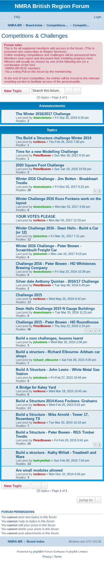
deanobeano (42, 117)
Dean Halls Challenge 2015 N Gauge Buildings (55, 309)
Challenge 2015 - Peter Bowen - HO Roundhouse (57, 322)
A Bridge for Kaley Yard (36, 387)
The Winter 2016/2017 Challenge (43, 114)
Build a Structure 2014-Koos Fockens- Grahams (56, 401)
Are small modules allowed (39, 470)
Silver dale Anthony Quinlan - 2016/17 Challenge (57, 281)
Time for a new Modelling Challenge (47, 152)
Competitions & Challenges (34, 36)
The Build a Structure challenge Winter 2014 (53, 138)
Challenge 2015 (29, 295)
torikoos (39, 141)
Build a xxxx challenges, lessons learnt (49, 338)
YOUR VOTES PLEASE (35, 216)
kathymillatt (41, 460)
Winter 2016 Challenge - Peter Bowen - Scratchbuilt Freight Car (48, 248)
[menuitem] (14, 17)
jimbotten (40, 236)
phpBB (37, 551)
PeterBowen (42, 155)
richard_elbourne (45, 359)
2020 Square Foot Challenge (40, 165)
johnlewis (40, 342)
